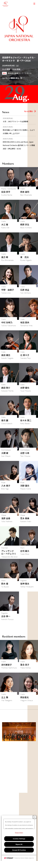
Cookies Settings (19, 839)
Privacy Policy (19, 832)
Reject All (19, 844)
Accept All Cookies (19, 850)
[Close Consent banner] (34, 817)
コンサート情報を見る (10, 78)
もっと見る (28, 111)
